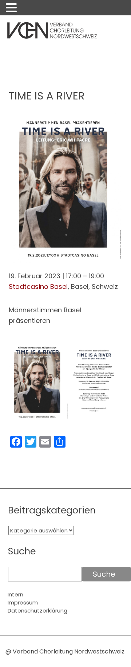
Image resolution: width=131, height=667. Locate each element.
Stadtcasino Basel (38, 286)
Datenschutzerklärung (37, 610)
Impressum (23, 602)
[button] (12, 9)
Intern (15, 594)
